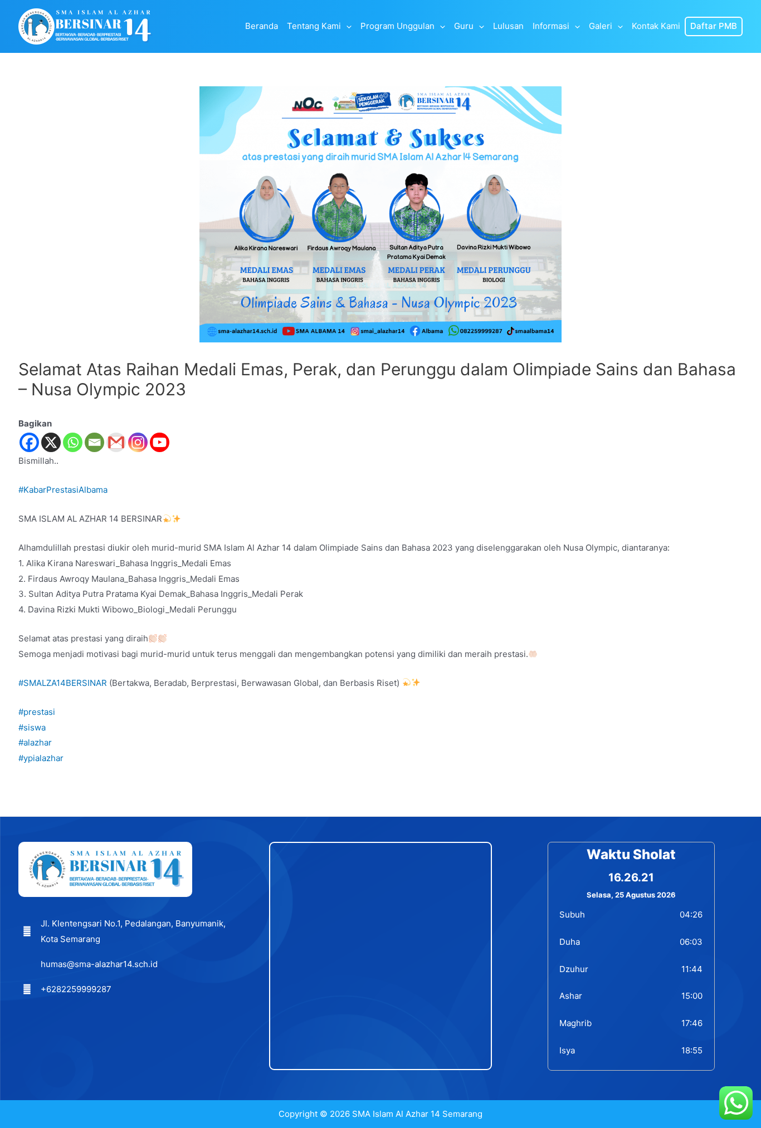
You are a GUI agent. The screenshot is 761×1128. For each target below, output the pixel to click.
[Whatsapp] (72, 442)
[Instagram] (138, 442)
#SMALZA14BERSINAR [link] (62, 683)
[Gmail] (116, 442)
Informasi (551, 26)
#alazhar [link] (35, 742)
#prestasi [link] (36, 712)
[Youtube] (159, 442)
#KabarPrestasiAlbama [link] (63, 489)
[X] (51, 442)
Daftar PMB (713, 26)
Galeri (600, 26)
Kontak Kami (656, 26)
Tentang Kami (314, 26)
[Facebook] (29, 442)
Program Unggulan (397, 26)
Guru (464, 26)
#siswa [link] (32, 727)
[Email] (94, 442)
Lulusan (508, 26)
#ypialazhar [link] (41, 758)
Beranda (261, 26)
